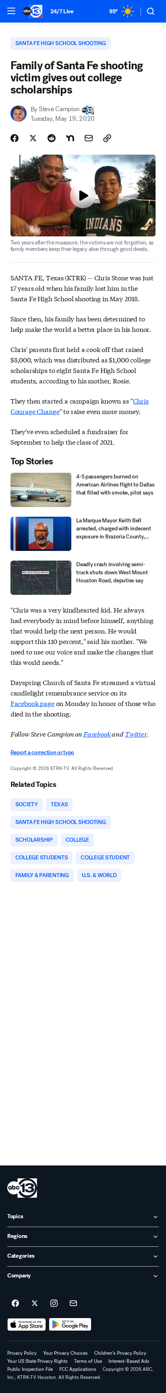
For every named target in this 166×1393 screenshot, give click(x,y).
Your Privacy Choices (65, 1353)
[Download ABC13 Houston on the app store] (26, 1324)
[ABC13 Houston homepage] (32, 11)
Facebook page (32, 703)
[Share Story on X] (33, 138)
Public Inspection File (30, 1369)
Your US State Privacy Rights (37, 1361)
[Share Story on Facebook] (14, 138)
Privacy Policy (22, 1353)
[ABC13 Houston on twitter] (35, 1304)
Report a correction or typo (42, 752)
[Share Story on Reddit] (51, 138)
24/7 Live (61, 11)
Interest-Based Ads (128, 1361)
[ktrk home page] (22, 1188)
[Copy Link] (107, 138)
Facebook (97, 733)
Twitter (136, 733)
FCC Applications (77, 1369)
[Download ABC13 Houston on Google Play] (70, 1324)
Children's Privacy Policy (120, 1353)
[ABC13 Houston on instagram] (54, 1304)
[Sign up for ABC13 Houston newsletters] (73, 1304)
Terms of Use (88, 1361)
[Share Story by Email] (88, 138)
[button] (11, 11)
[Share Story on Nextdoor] (70, 138)
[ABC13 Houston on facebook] (15, 1304)
